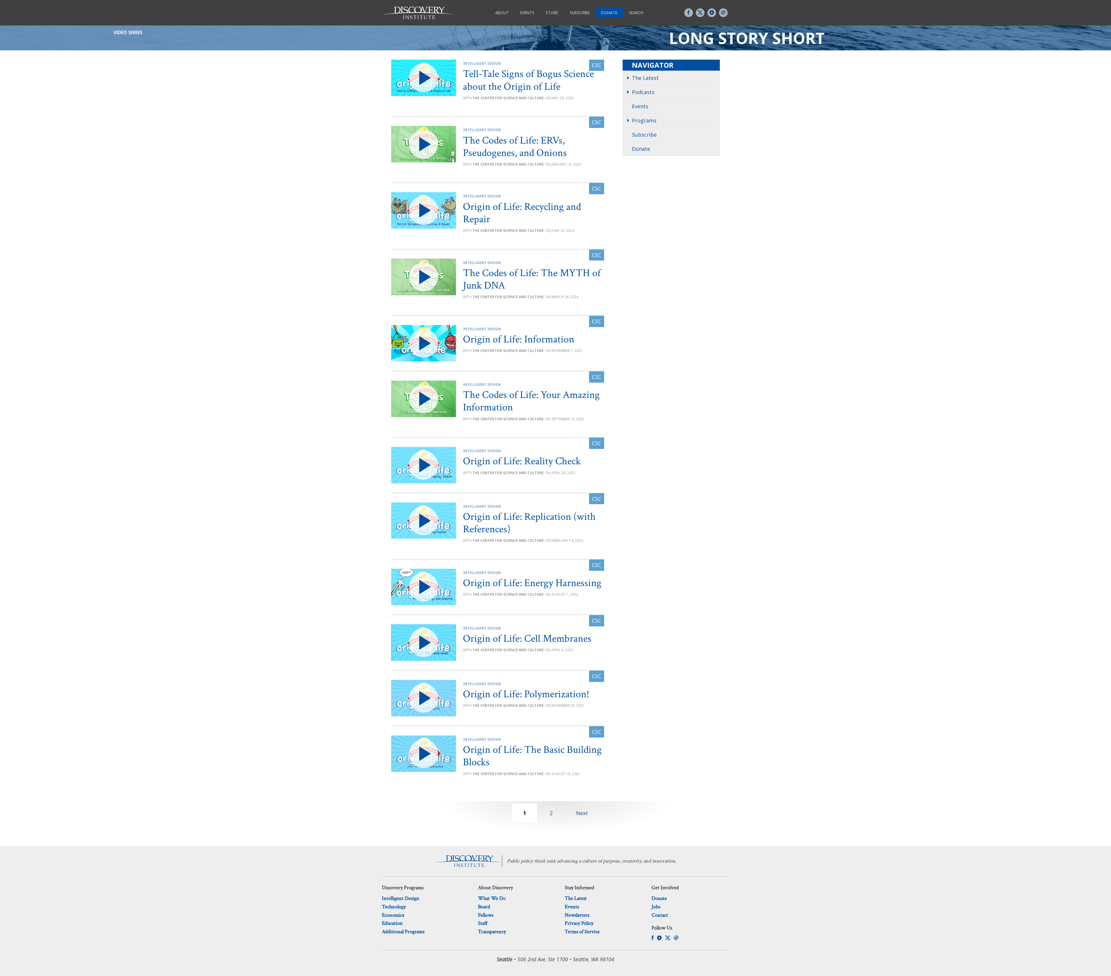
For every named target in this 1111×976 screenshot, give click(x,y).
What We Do (492, 898)
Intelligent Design (482, 63)
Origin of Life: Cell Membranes (527, 638)
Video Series (127, 32)
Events (527, 12)
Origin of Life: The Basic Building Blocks (532, 756)
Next (582, 813)
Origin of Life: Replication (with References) (529, 523)
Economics (393, 915)
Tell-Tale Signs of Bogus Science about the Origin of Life (528, 80)
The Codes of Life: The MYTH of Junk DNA (532, 279)
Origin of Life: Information (518, 339)
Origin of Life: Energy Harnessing (532, 583)
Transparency (492, 931)
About (502, 12)
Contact (660, 915)
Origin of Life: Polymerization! (526, 694)
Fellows (485, 915)
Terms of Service (582, 931)
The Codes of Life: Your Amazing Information (531, 401)
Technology (394, 906)
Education (392, 923)
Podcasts (643, 92)
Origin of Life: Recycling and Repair (522, 213)
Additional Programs (403, 931)
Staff (483, 923)
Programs (644, 120)
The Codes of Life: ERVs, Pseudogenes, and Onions (515, 147)
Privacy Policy (579, 923)
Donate (609, 12)
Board (484, 906)
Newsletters (577, 915)
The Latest (645, 77)
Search (636, 12)
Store (552, 12)
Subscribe (580, 12)
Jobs (656, 906)
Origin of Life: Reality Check (522, 461)
